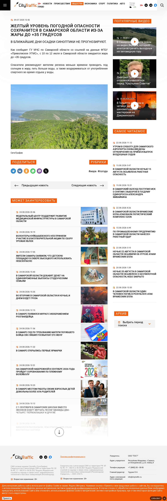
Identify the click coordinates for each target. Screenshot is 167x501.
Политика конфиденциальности (72, 457)
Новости (47, 3)
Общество (77, 3)
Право (41, 7)
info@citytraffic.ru (135, 477)
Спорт (102, 3)
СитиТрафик (17, 153)
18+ (39, 3)
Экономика (90, 3)
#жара (92, 171)
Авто (122, 3)
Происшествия (62, 3)
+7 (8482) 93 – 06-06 (136, 467)
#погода (103, 171)
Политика (112, 3)
